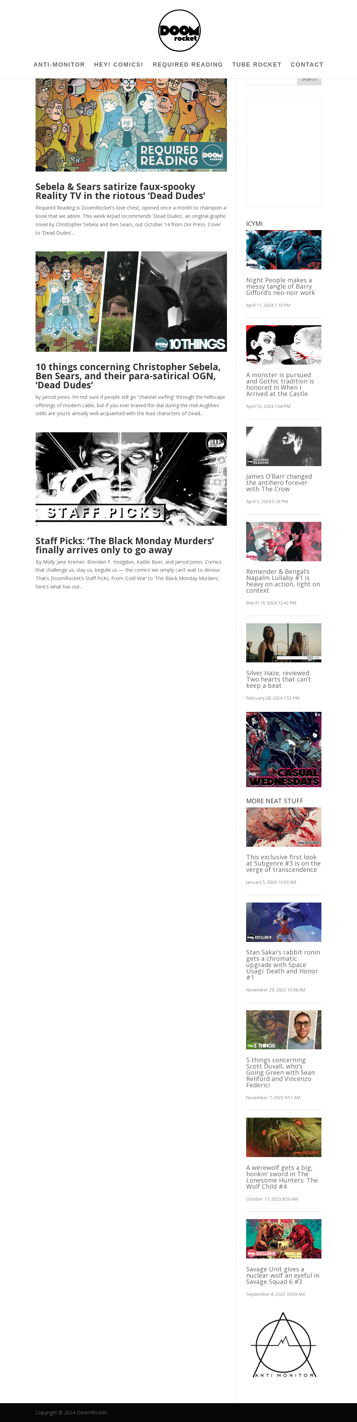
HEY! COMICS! (119, 65)
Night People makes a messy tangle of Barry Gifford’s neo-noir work (280, 286)
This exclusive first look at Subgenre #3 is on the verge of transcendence (283, 863)
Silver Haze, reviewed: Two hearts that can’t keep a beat (278, 679)
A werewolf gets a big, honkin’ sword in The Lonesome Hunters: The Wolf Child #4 (282, 1177)
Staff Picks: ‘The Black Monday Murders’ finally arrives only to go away (125, 545)
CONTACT (307, 65)
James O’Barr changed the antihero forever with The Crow (279, 482)
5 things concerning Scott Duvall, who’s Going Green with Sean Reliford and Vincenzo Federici (280, 1072)
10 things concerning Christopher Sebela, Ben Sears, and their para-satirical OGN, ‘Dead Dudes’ (128, 375)
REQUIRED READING (188, 65)
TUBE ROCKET (257, 65)
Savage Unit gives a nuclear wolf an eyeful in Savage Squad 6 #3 (282, 1275)
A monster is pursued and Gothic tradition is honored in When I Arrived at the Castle (280, 384)
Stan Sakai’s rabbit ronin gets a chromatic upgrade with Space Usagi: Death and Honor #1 (283, 964)
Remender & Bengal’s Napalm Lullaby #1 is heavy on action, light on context (283, 580)
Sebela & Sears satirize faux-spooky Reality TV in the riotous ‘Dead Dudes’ (120, 191)
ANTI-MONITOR (59, 65)
